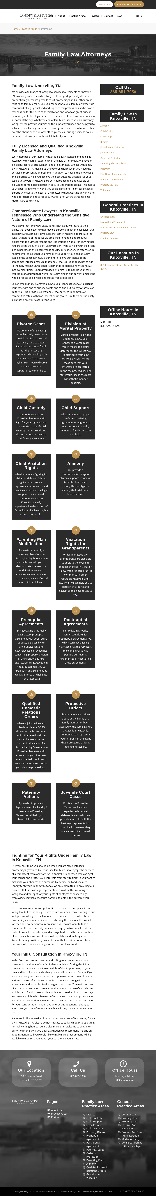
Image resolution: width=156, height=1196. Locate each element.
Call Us (78, 1070)
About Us (56, 1110)
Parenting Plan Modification (31, 541)
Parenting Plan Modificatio (113, 163)
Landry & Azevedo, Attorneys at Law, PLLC (40, 1191)
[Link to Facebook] (133, 16)
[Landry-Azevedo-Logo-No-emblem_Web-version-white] (25, 1102)
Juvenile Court (107, 152)
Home (15, 28)
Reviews (55, 1117)
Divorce (104, 141)
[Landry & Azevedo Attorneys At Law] (36, 17)
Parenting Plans (95, 1160)
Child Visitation (95, 1128)
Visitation (105, 190)
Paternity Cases (95, 1149)
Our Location (31, 1070)
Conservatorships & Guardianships (132, 1144)
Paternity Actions (31, 794)
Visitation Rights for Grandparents (75, 543)
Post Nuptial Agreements (113, 174)
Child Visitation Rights (31, 465)
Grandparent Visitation (112, 147)
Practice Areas (29, 28)
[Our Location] (29, 1064)
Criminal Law (129, 1114)
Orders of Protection (110, 158)
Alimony (75, 463)
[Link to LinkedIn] (142, 16)
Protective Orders (75, 705)
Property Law (107, 232)
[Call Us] (76, 1064)
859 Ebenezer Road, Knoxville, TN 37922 (95, 1191)
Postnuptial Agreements (76, 621)
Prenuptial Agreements (31, 621)
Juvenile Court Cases (75, 794)
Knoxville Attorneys (68, 1191)
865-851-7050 (123, 92)
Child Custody (31, 407)
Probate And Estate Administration (118, 227)
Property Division (109, 184)
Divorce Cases (31, 324)
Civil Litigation (107, 216)
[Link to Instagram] (137, 16)
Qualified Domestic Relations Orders (31, 710)
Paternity (105, 168)
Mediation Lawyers (132, 1139)
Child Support (76, 407)
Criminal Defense (109, 238)
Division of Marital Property (75, 326)
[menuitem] (50, 16)
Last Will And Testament (112, 222)
